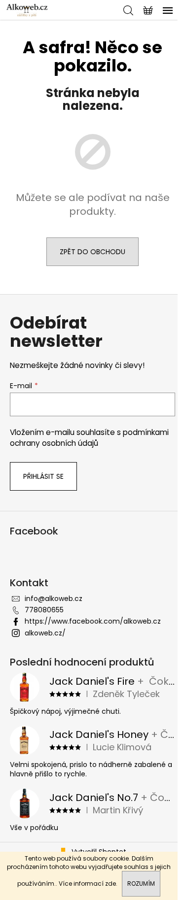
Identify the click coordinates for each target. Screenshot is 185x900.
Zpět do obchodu (92, 252)
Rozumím (141, 883)
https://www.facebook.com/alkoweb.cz (93, 621)
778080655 (44, 610)
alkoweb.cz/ (45, 633)
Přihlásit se (43, 476)
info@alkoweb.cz (53, 598)
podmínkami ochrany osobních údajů (89, 437)
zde (110, 883)
